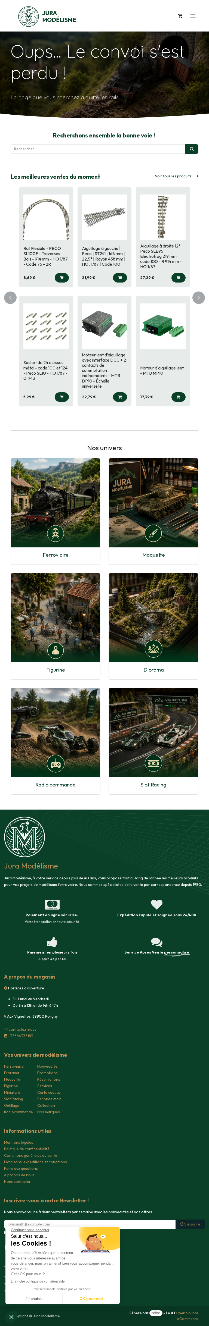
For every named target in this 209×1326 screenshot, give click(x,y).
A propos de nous (19, 1175)
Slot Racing (153, 784)
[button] (62, 278)
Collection (46, 1105)
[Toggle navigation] (193, 15)
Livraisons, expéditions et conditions (35, 1161)
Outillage (11, 1105)
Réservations (48, 1079)
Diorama (153, 669)
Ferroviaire (56, 554)
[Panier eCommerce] (179, 15)
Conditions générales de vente (30, 1155)
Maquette (153, 554)
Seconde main (49, 1098)
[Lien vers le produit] (55, 502)
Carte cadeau (49, 1092)
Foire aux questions (21, 1168)
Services (44, 1085)
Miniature (12, 1092)
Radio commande (55, 784)
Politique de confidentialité (27, 1148)
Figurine (55, 669)
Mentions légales (18, 1142)
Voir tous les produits (173, 176)
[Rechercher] (191, 149)
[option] (104, 297)
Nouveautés (47, 1066)
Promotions (47, 1072)
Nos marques (48, 1111)
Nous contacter (17, 1181)
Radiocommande (18, 1111)
